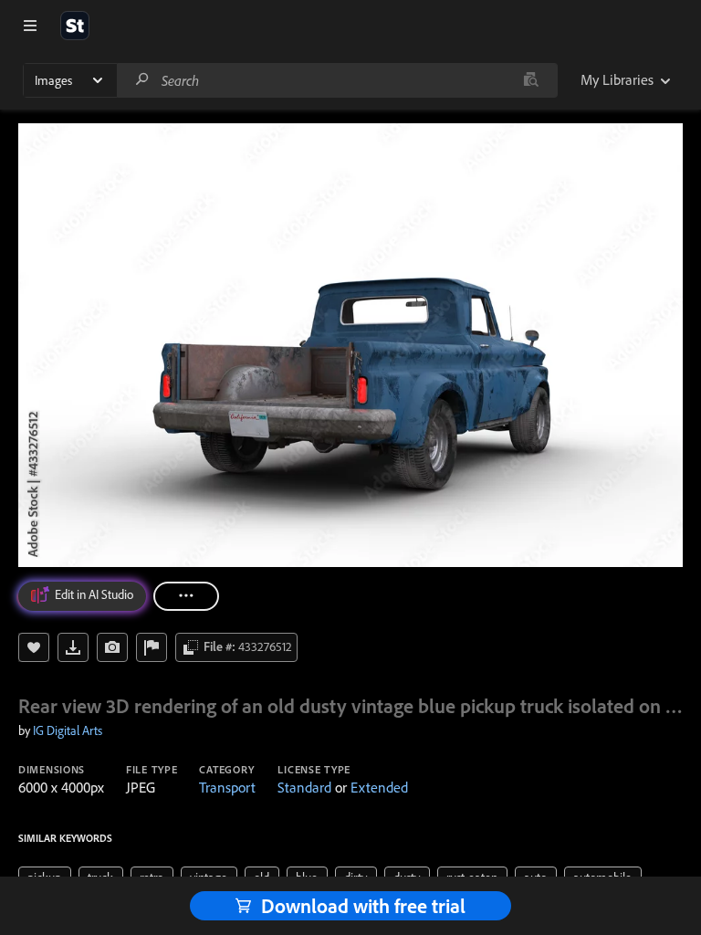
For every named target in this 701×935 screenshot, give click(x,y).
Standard (304, 787)
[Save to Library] (33, 647)
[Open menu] (30, 25)
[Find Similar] (112, 647)
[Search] (142, 80)
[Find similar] (530, 80)
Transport (227, 787)
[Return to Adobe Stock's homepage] (74, 25)
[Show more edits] (186, 596)
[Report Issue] (151, 647)
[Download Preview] (73, 647)
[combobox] (336, 80)
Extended (379, 787)
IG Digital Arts (67, 730)
